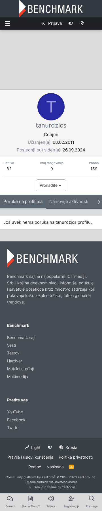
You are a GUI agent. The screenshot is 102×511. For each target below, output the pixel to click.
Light (35, 447)
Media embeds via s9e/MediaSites (52, 482)
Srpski (70, 447)
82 (9, 168)
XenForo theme (45, 487)
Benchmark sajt (21, 337)
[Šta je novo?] (82, 23)
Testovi (13, 352)
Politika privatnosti (76, 457)
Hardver (14, 360)
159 (93, 168)
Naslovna (55, 466)
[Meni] (7, 23)
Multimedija (17, 376)
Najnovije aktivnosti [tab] (68, 201)
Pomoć (34, 466)
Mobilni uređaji (20, 368)
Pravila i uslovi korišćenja (30, 457)
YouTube (15, 411)
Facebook (16, 419)
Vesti (11, 345)
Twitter (13, 427)
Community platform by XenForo (51, 477)
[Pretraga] (95, 23)
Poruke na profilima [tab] (22, 201)
